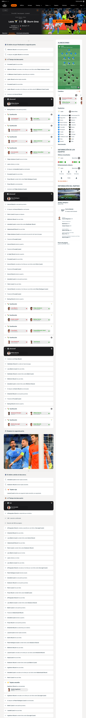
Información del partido (22, 33)
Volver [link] (5, 10)
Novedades (12, 33)
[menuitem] (14, 5)
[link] (14, 5)
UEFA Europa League (5, 5)
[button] (38, 5)
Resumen (4, 33)
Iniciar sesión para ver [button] (64, 21)
